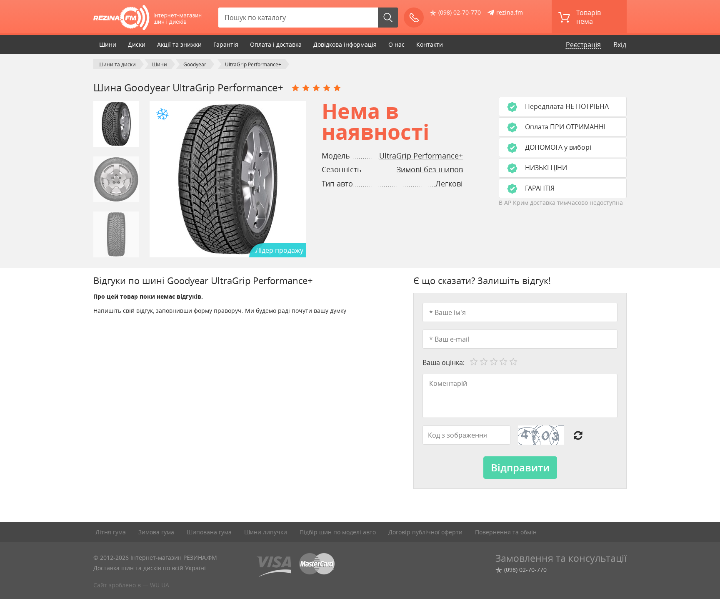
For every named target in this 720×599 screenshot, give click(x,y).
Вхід (619, 44)
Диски (136, 44)
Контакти (429, 44)
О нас (396, 44)
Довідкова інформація (345, 44)
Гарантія (225, 44)
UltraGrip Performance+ (421, 156)
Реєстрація (583, 44)
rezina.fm (509, 12)
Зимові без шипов (430, 169)
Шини (107, 44)
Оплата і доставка (276, 44)
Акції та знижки (179, 44)
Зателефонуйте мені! (414, 18)
